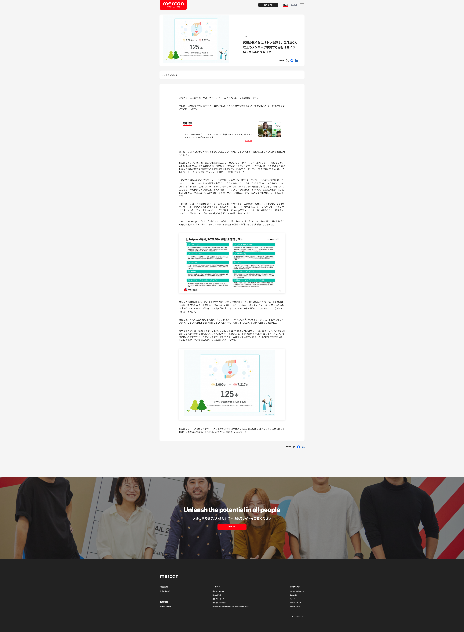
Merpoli (292, 599)
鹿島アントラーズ (218, 599)
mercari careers (165, 607)
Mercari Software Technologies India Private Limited (231, 607)
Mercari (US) (217, 595)
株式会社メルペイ (218, 591)
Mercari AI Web (295, 607)
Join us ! (232, 526)
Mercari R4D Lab (295, 603)
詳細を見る (248, 141)
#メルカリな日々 (169, 74)
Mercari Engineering (297, 591)
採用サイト (268, 5)
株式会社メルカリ (166, 591)
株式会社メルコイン (219, 603)
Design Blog (294, 595)
